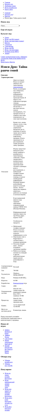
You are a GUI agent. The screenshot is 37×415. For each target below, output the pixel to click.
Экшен (7, 53)
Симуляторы (9, 46)
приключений (18, 87)
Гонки (7, 37)
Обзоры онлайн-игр (9, 361)
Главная (7, 2)
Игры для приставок (12, 50)
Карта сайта (9, 9)
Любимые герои (10, 6)
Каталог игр (9, 4)
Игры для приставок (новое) (14, 41)
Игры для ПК (9, 48)
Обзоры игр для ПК (8, 364)
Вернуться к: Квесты (8, 62)
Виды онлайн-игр (11, 8)
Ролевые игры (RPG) (12, 51)
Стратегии (8, 44)
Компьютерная (18, 283)
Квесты (7, 16)
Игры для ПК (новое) (12, 39)
